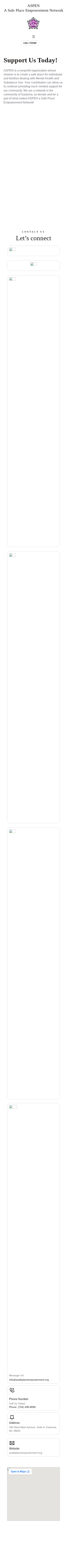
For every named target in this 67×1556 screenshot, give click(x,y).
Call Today (30, 42)
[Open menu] (33, 36)
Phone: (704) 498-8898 (22, 1407)
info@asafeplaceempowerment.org (29, 1379)
